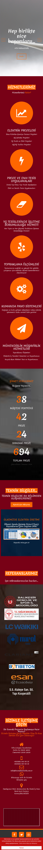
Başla (21, 51)
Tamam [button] (21, 848)
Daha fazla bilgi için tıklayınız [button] (28, 843)
